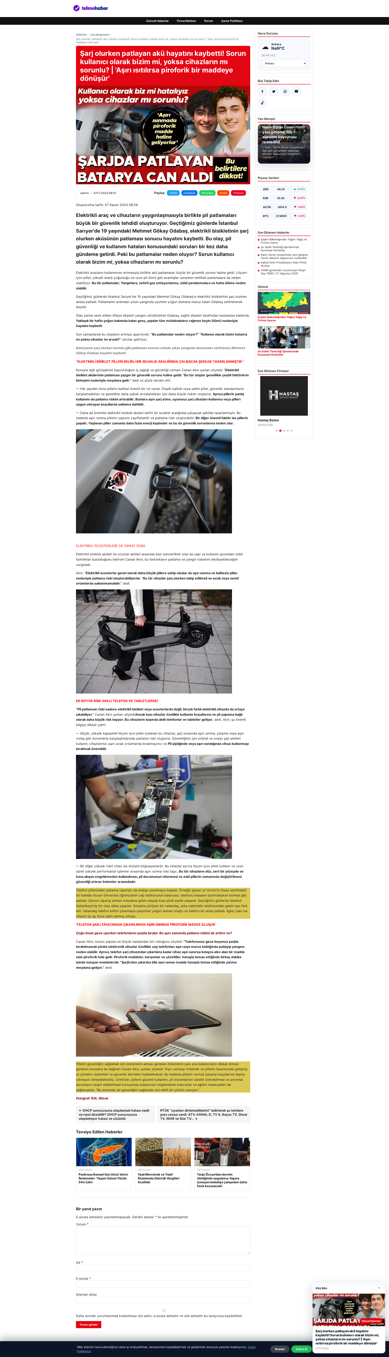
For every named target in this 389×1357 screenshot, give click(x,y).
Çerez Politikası (232, 21)
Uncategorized (99, 34)
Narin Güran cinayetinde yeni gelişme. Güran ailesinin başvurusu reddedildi (285, 256)
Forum (208, 21)
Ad (79, 1262)
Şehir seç (269, 55)
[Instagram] (285, 91)
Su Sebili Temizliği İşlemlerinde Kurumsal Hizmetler (280, 248)
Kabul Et (302, 1349)
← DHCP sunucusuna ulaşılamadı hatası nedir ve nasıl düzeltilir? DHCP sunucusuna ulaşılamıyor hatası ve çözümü (114, 1114)
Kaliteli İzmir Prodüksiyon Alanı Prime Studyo (284, 264)
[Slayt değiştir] (277, 431)
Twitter (173, 192)
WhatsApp (207, 192)
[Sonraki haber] (303, 130)
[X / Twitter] (273, 91)
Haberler (81, 34)
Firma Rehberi (186, 21)
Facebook (189, 192)
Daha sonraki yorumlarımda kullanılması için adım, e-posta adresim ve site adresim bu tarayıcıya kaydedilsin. (159, 1316)
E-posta (83, 1278)
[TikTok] (262, 103)
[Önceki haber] (295, 130)
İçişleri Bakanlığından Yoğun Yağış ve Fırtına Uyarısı (284, 241)
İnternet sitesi (86, 1294)
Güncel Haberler (157, 21)
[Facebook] (262, 91)
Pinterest (238, 192)
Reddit (223, 192)
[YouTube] (296, 91)
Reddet (280, 1349)
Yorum (82, 1224)
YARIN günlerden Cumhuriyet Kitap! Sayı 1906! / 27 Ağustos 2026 (283, 272)
